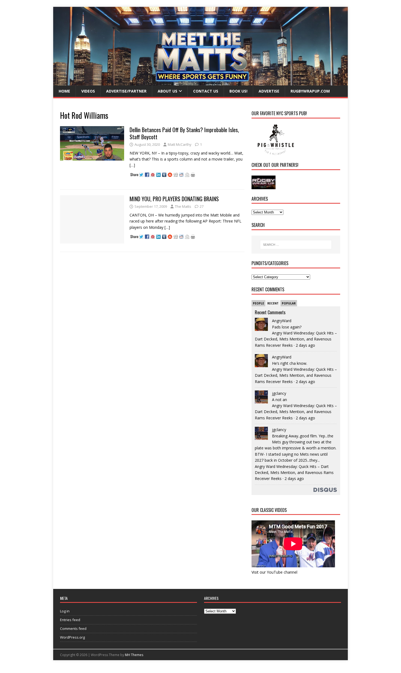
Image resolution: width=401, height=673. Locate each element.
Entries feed (70, 619)
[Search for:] (296, 244)
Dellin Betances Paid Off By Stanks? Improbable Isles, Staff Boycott (184, 133)
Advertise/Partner (126, 91)
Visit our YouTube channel (274, 572)
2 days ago (305, 345)
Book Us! (238, 91)
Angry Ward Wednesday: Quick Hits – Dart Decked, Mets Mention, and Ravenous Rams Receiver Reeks (296, 339)
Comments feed (73, 628)
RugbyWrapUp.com (310, 91)
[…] (132, 165)
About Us (167, 91)
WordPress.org (72, 637)
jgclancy (279, 393)
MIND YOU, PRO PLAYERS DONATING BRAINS (174, 199)
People (258, 303)
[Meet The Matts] (200, 82)
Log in (65, 611)
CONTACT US (205, 91)
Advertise (269, 91)
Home (64, 91)
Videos (88, 91)
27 (202, 206)
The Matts (183, 206)
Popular (289, 303)
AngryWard (281, 320)
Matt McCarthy (179, 144)
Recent (273, 303)
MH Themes (134, 655)
